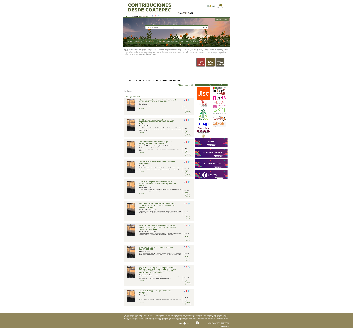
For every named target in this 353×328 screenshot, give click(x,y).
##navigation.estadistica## (175, 41)
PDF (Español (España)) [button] (132, 97)
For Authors (161, 41)
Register (218, 19)
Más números (184, 85)
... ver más (141, 108)
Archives (195, 41)
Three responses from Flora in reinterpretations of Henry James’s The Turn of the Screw (157, 101)
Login (225, 19)
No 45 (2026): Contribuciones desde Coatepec (159, 80)
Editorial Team (138, 41)
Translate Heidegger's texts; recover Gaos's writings (155, 291)
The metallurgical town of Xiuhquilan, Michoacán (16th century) (157, 162)
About (130, 41)
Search (205, 27)
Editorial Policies (150, 41)
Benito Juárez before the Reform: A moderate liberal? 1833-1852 (156, 248)
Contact (188, 41)
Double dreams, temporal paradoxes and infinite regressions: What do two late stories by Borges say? (156, 122)
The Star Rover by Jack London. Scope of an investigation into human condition (155, 142)
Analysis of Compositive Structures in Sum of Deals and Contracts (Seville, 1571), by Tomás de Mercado (157, 183)
